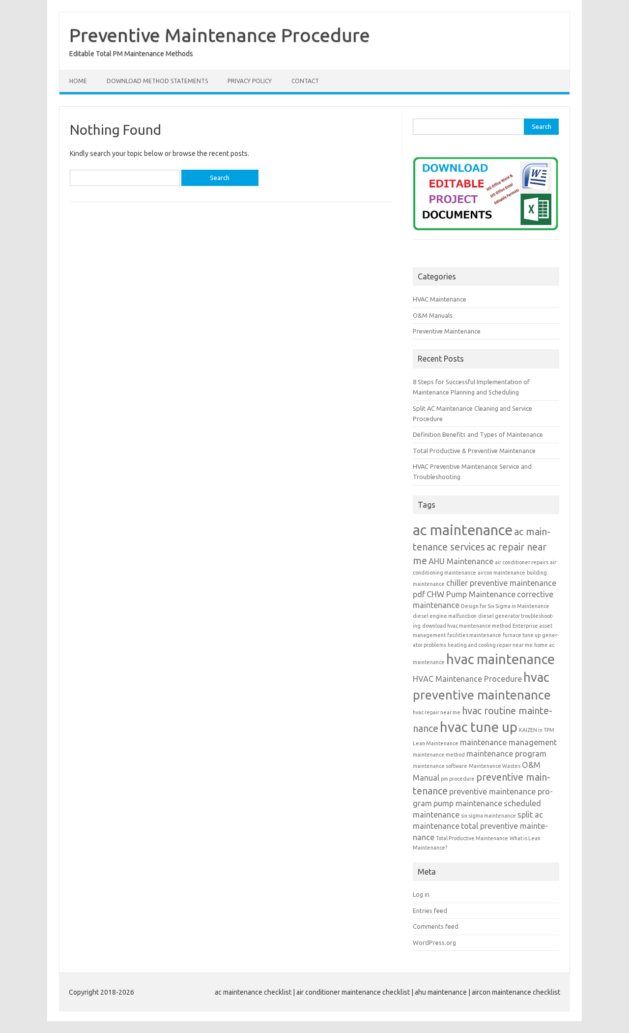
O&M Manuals (433, 315)
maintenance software (440, 766)
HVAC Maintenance (439, 299)
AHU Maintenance (461, 561)
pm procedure (458, 779)
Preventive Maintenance (447, 331)
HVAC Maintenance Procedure (467, 678)
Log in (421, 894)
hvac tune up (478, 726)
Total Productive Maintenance (472, 838)
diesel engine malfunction (445, 616)
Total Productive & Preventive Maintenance (474, 450)
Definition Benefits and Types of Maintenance (478, 434)
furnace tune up (522, 635)
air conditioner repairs (521, 562)
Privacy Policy (250, 81)
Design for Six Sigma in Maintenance (505, 606)
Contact (305, 81)
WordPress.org (434, 942)
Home (78, 81)
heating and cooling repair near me (490, 645)
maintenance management (508, 742)
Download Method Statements (157, 81)
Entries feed (430, 910)
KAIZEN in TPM (536, 730)
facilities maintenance (474, 635)
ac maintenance (463, 530)
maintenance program (506, 753)
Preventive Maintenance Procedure (219, 35)
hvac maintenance (500, 659)
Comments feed (435, 926)
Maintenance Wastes (494, 766)
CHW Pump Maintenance (471, 594)
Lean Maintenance (435, 743)
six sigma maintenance (488, 816)
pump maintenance (467, 803)
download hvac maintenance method (466, 626)
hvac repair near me (436, 712)
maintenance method (439, 755)
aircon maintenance (501, 573)
